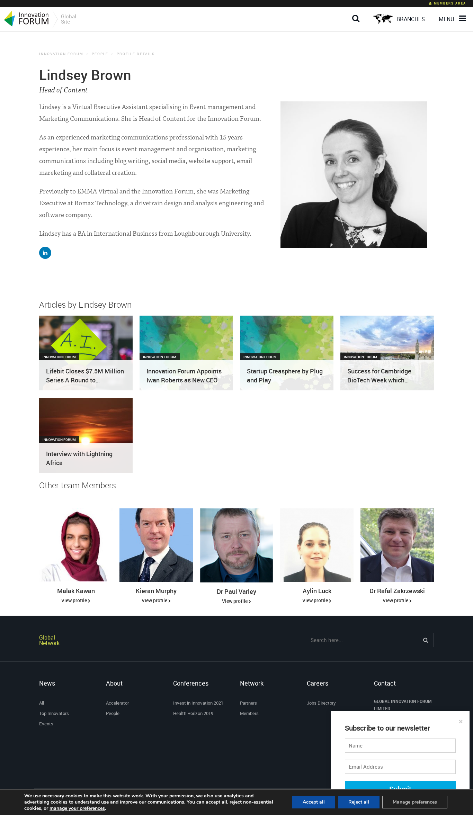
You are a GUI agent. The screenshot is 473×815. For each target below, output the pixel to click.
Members (249, 713)
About (114, 683)
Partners (248, 703)
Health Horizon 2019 (193, 713)
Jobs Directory (321, 703)
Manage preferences (415, 802)
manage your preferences (77, 808)
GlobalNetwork (49, 640)
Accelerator (117, 703)
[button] (357, 13)
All (41, 703)
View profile (74, 600)
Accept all (314, 802)
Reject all (358, 802)
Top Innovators (54, 713)
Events (46, 724)
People (100, 53)
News (47, 683)
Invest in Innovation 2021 (198, 703)
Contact (385, 683)
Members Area (450, 3)
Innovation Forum (61, 53)
